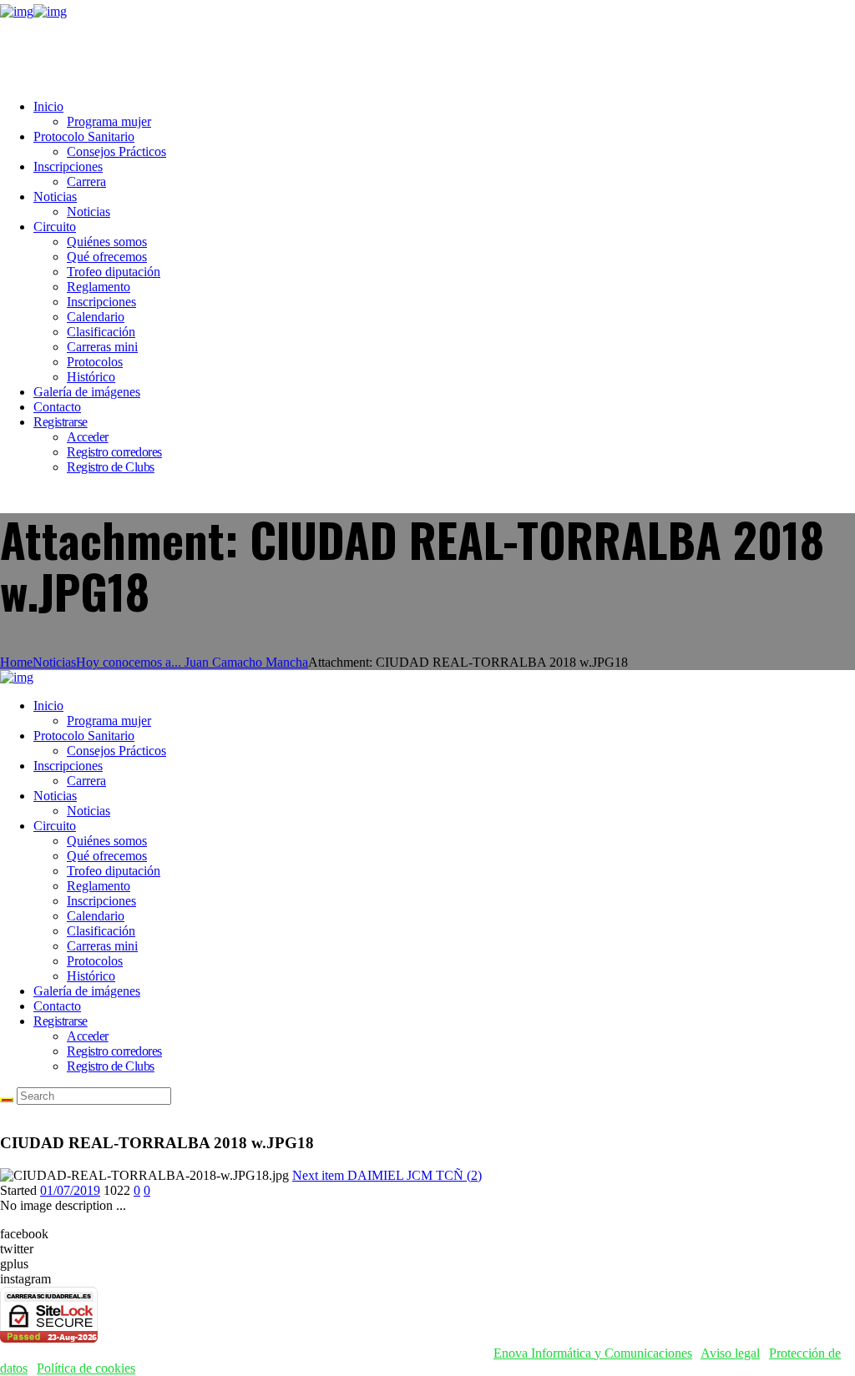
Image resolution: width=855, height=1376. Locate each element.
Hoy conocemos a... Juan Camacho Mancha (192, 662)
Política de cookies (86, 1368)
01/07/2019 (70, 1190)
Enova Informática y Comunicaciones (592, 1353)
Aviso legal (730, 1353)
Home (16, 662)
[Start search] (6, 1099)
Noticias (54, 662)
